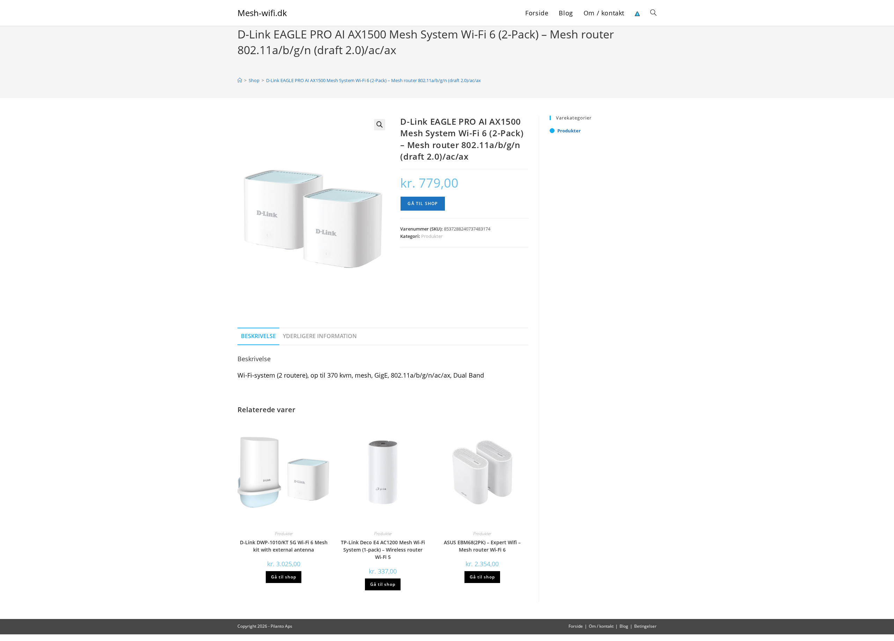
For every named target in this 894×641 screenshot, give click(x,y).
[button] (379, 124)
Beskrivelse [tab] (258, 336)
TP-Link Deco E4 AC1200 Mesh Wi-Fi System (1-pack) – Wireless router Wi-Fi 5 (383, 549)
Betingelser (645, 626)
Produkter (431, 236)
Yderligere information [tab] (320, 336)
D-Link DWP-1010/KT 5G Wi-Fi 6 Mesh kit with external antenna (284, 546)
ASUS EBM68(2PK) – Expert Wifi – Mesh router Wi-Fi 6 (482, 546)
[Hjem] (239, 80)
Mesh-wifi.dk (262, 13)
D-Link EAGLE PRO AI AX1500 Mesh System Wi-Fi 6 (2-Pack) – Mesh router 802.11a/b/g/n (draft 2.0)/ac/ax (373, 80)
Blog (624, 626)
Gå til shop (423, 203)
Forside (576, 626)
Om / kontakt (601, 626)
